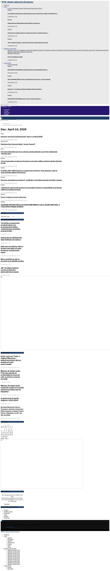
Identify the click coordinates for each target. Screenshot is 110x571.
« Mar (2, 438)
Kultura (3, 184)
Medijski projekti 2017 (14, 553)
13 (1, 432)
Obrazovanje (4, 141)
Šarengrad (7, 518)
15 (5, 432)
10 (8, 431)
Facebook (6, 504)
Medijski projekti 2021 (14, 559)
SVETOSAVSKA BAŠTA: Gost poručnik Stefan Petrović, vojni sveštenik (29, 79)
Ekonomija (7, 513)
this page (13, 501)
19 (12, 432)
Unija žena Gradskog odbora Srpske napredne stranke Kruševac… (28, 33)
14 (3, 432)
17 (8, 432)
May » (7, 438)
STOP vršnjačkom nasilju (15, 57)
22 (5, 434)
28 (3, 436)
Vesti (5, 7)
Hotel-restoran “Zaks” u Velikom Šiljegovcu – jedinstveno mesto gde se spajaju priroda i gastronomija (11, 360)
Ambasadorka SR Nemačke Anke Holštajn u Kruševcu (24, 23)
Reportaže (10, 569)
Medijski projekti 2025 (14, 564)
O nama (6, 111)
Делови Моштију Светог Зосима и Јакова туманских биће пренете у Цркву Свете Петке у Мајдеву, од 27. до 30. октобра (12, 411)
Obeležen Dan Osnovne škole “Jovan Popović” (18, 144)
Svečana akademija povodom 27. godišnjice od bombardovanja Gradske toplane (31, 180)
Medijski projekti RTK (10, 48)
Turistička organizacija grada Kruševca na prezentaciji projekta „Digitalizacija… (33, 13)
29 (5, 436)
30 (6, 436)
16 (6, 432)
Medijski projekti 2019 (14, 556)
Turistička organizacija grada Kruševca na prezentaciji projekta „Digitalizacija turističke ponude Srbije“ (10, 227)
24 (8, 434)
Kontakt (6, 114)
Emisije (10, 66)
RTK (6, 139)
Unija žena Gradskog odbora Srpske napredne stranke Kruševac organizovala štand (12, 249)
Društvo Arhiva (8, 511)
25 (10, 434)
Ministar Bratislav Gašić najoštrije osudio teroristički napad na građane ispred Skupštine (12, 389)
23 (6, 434)
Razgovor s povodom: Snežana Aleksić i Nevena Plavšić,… (25, 89)
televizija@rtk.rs (10, 527)
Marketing (7, 112)
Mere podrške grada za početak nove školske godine (12, 260)
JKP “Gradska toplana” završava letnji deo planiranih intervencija (28, 42)
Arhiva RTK (7, 63)
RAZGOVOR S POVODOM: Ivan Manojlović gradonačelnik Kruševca (27, 69)
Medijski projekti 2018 (14, 555)
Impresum (7, 109)
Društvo (10, 10)
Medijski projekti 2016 (14, 551)
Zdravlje (10, 541)
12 (12, 431)
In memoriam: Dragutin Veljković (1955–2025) (10, 399)
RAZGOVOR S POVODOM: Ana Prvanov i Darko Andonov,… (25, 99)
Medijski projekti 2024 (14, 562)
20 (1, 434)
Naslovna (6, 5)
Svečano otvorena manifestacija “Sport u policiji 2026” (22, 137)
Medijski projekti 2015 (14, 53)
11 (10, 431)
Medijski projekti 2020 (14, 558)
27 (1, 436)
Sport (2, 133)
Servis (9, 547)
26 (12, 434)
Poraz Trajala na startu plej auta (13, 197)
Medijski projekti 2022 (14, 561)
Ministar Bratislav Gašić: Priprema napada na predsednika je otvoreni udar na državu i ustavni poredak (10, 375)
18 (10, 432)
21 (3, 434)
